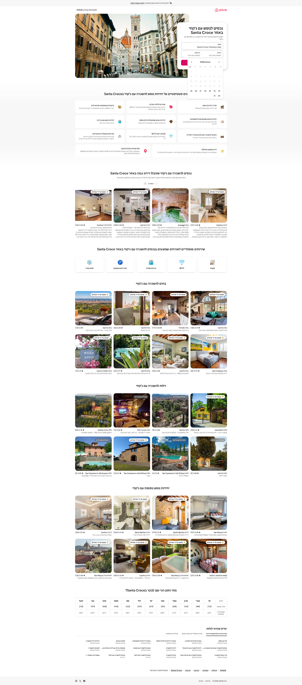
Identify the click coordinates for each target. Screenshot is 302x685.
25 (210, 91)
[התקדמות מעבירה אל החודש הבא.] (191, 62)
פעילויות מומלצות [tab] (172, 634)
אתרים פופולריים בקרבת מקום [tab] (192, 634)
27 (200, 91)
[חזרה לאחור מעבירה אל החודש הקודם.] (219, 62)
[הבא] (145, 183)
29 (191, 91)
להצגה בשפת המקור (137, 3)
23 (219, 91)
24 (214, 91)
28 (196, 91)
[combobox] (202, 47)
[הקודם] (157, 183)
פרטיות (207, 681)
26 (205, 91)
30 (219, 96)
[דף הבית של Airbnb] (221, 10)
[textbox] (212, 55)
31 (214, 96)
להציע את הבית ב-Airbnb (87, 10)
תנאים (201, 681)
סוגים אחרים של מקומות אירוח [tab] (216, 634)
